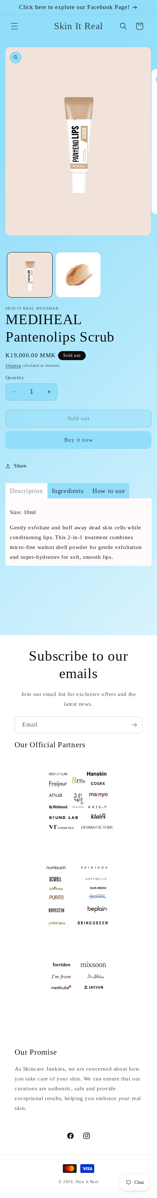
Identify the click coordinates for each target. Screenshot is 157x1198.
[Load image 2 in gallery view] (78, 274)
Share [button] (20, 466)
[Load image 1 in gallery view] (29, 274)
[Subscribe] (134, 724)
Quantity (14, 377)
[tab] (26, 490)
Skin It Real (87, 1181)
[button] (15, 26)
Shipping (13, 365)
